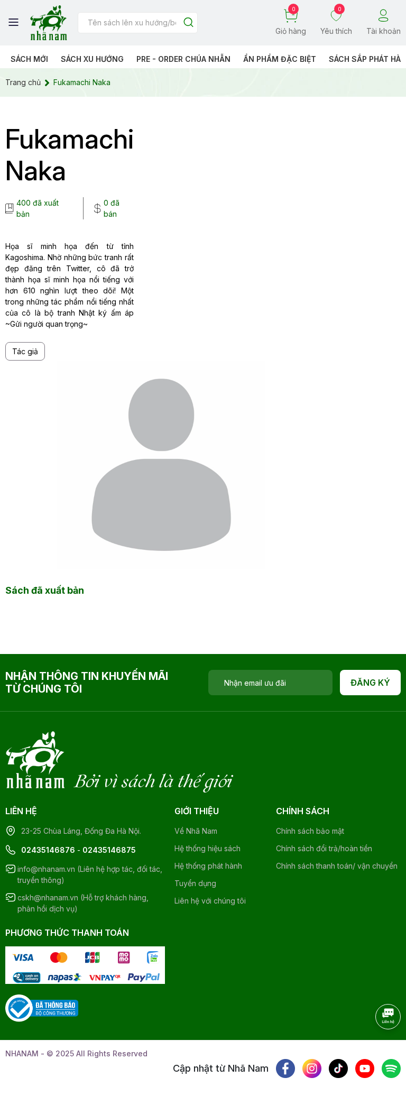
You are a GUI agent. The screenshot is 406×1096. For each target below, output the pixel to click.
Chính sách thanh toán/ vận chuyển (337, 865)
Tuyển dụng (195, 883)
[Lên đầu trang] (377, 1046)
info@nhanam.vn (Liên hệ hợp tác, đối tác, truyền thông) (89, 874)
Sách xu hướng (92, 58)
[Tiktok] (338, 1068)
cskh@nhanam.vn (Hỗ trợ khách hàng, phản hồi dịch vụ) (83, 903)
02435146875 (109, 849)
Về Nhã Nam (195, 830)
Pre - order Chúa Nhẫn (183, 58)
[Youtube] (364, 1068)
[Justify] (188, 23)
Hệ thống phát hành (208, 865)
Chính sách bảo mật (310, 830)
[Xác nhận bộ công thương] (41, 1007)
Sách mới (29, 58)
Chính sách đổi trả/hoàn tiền (324, 848)
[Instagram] (311, 1068)
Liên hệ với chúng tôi (210, 900)
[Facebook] (285, 1068)
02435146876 (48, 849)
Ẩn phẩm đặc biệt (279, 58)
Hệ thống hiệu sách (207, 848)
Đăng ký (370, 682)
